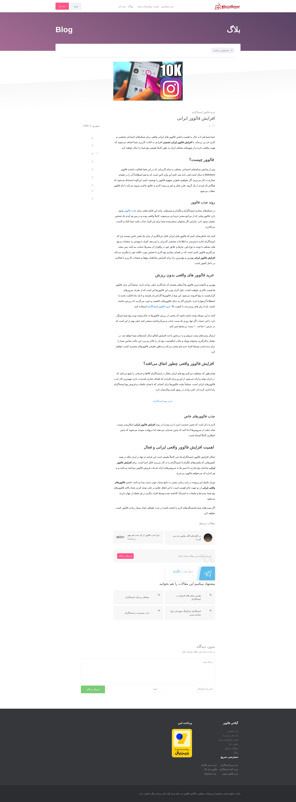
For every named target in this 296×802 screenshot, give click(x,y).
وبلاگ (130, 6)
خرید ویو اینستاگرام (163, 401)
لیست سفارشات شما (148, 6)
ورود (76, 6)
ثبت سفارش (167, 6)
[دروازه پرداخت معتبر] (182, 756)
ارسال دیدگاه (125, 556)
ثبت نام (122, 6)
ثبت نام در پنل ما (230, 735)
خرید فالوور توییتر (230, 773)
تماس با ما (233, 744)
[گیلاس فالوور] (209, 6)
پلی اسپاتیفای (210, 773)
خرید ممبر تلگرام (209, 765)
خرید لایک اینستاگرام (229, 769)
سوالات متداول (231, 748)
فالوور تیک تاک (210, 769)
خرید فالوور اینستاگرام (203, 112)
